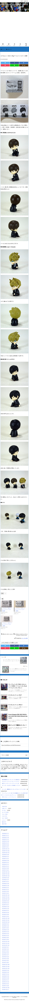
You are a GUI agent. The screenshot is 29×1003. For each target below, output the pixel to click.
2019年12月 (5, 987)
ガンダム (4, 810)
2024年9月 (5, 877)
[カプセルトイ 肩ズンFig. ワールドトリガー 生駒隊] (20, 603)
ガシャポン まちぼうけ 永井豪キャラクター (11, 785)
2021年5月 (5, 954)
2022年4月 (5, 933)
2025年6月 (5, 860)
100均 (4, 806)
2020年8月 (5, 972)
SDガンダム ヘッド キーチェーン (9, 797)
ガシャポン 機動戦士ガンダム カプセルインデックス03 (13, 789)
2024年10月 (5, 875)
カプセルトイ (17, 633)
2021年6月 (5, 953)
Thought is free (21, 999)
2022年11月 (5, 920)
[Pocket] (5, 65)
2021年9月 (5, 947)
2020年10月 (5, 968)
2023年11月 (5, 897)
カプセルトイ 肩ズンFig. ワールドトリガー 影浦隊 (7, 609)
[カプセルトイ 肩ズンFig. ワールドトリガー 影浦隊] (6, 603)
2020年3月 (5, 981)
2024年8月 (5, 879)
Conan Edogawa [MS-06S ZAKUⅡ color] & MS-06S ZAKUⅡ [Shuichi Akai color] (17, 716)
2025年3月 (5, 866)
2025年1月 (5, 870)
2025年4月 (5, 864)
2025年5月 (5, 862)
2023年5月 (5, 908)
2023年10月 (5, 899)
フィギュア (18, 635)
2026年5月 (5, 839)
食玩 (4, 823)
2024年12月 (5, 872)
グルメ (4, 814)
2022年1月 (5, 939)
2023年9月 (5, 900)
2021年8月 (5, 949)
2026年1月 (5, 846)
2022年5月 (5, 931)
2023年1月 (5, 916)
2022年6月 (5, 929)
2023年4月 (5, 910)
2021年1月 (5, 962)
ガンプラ (5, 812)
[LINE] (14, 65)
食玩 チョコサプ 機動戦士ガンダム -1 (17, 725)
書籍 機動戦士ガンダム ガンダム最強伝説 (11, 779)
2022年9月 (5, 924)
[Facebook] (14, 63)
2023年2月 (5, 914)
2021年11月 (5, 943)
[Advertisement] (14, 27)
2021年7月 (5, 951)
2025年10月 (5, 852)
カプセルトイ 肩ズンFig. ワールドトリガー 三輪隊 (7, 624)
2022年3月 (5, 935)
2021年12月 (5, 941)
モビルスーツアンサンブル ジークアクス (10, 781)
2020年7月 (5, 974)
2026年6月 (5, 837)
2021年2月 (5, 960)
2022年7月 (5, 927)
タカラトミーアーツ (24, 633)
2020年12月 (5, 964)
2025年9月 (5, 854)
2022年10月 (5, 922)
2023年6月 (5, 906)
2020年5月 (5, 978)
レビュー (11, 633)
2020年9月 (5, 970)
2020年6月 (5, 976)
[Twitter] (5, 63)
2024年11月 (5, 873)
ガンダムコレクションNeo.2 (15, 704)
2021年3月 (5, 958)
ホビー (8, 633)
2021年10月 (5, 945)
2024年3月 (5, 889)
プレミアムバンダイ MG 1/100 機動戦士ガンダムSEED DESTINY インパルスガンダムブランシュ (14, 794)
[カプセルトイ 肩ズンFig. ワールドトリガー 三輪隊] (6, 618)
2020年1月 (5, 985)
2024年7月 (5, 881)
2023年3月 (5, 912)
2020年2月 (5, 983)
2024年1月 (5, 893)
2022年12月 (5, 918)
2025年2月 (5, 868)
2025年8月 (5, 856)
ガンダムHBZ (25, 638)
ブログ (4, 816)
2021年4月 (5, 956)
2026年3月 (5, 843)
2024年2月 (5, 891)
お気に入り (9, 49)
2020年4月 (5, 979)
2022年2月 (5, 937)
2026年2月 (5, 845)
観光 (4, 822)
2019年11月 (5, 989)
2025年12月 (5, 848)
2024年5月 (5, 885)
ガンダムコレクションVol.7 (15, 695)
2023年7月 (5, 904)
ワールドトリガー (24, 635)
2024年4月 (5, 887)
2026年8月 (5, 833)
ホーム (3, 49)
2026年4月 (5, 841)
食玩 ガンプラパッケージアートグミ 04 (10, 783)
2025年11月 (5, 850)
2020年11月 (5, 966)
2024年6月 (5, 883)
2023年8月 (5, 902)
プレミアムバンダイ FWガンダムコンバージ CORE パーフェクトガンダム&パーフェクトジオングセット (17, 686)
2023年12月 (5, 895)
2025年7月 (5, 858)
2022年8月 (5, 926)
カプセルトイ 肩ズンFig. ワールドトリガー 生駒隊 (20, 609)
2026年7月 (5, 835)
